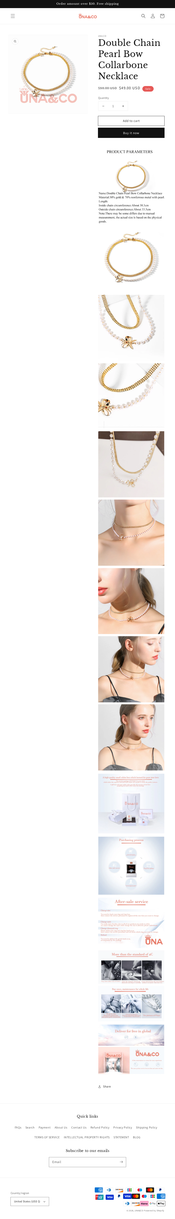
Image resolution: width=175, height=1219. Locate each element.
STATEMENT (121, 1137)
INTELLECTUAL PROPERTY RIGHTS (87, 1137)
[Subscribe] (121, 1162)
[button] (13, 16)
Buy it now (131, 133)
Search (30, 1127)
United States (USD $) (27, 1201)
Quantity (103, 98)
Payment (45, 1127)
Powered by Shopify (154, 1210)
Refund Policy (99, 1127)
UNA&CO (139, 1210)
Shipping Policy (146, 1127)
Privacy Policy (122, 1127)
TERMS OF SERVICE (47, 1137)
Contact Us (78, 1127)
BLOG (136, 1137)
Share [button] (107, 1086)
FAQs (18, 1127)
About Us (61, 1127)
